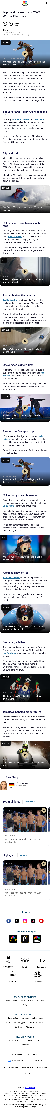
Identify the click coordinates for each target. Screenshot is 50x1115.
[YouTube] (41, 921)
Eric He (5, 30)
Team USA (40, 1001)
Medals (30, 1001)
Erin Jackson (30, 1027)
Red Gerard (19, 1027)
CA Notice (38, 1060)
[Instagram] (25, 921)
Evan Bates (25, 1018)
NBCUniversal (30, 1088)
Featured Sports (25, 1037)
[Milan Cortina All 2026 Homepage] (25, 3)
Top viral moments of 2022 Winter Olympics (21, 14)
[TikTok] (33, 921)
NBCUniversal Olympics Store (34, 1067)
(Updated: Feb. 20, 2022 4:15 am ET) (16, 35)
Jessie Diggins (19, 1023)
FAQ (25, 1005)
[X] (17, 921)
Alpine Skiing (14, 1040)
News (8, 1001)
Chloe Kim (8, 1023)
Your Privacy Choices (21, 1060)
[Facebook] (8, 921)
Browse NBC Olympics (25, 997)
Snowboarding (25, 1045)
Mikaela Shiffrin (12, 1018)
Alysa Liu (42, 1023)
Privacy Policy (31, 1054)
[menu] (4, 3)
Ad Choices (17, 1054)
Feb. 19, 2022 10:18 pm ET (12, 33)
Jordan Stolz (32, 1023)
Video (15, 1001)
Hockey (38, 1040)
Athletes (23, 1001)
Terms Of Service (10, 1067)
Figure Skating (21, 786)
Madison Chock (37, 1018)
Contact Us (25, 1073)
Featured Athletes (25, 1015)
